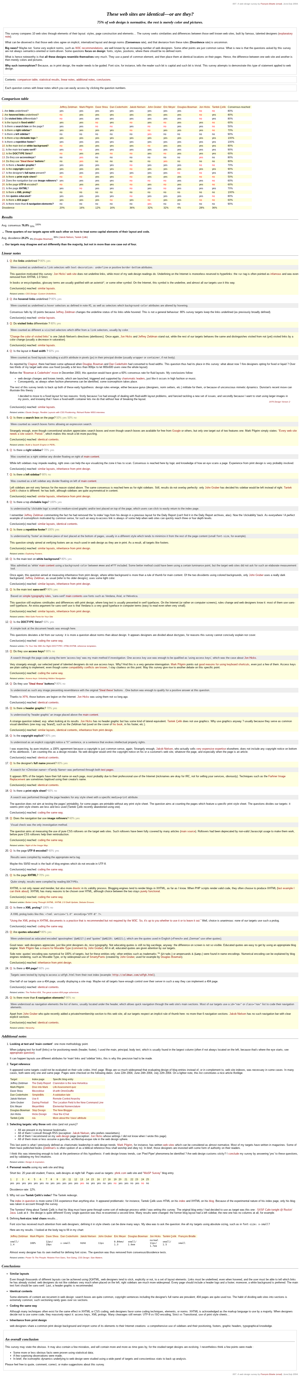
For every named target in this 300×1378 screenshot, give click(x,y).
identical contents (48, 439)
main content (91, 456)
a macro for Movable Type (55, 948)
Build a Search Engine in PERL (40, 445)
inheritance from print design (73, 468)
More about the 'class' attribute (69, 1118)
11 (3, 149)
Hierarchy (30, 1028)
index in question (25, 1200)
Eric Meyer (169, 107)
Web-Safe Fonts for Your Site (39, 617)
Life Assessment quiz (64, 1087)
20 (3, 184)
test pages (107, 769)
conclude (233, 1153)
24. (4, 200)
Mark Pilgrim (86, 107)
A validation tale (61, 1094)
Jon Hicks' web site (65, 273)
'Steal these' (27, 161)
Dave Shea (101, 107)
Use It (35, 1098)
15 (3, 165)
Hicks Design (39, 1114)
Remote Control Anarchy (66, 1098)
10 (3, 145)
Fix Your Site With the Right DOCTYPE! (44, 646)
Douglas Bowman (187, 107)
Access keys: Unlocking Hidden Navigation (46, 678)
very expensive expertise (211, 748)
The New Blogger (62, 1110)
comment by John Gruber (87, 948)
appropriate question (22, 1052)
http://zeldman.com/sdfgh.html (133, 975)
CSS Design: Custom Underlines (41, 294)
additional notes (85, 79)
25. (4, 203)
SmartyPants (97, 956)
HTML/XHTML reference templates (80, 646)
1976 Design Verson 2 (279, 402)
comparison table (27, 79)
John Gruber (154, 107)
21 (3, 188)
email (279, 4)
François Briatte (268, 4)
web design (62, 1136)
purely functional (150, 891)
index (182, 1200)
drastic (77, 888)
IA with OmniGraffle (63, 1091)
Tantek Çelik (219, 107)
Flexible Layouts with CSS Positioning (58, 412)
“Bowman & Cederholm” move (40, 372)
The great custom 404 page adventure (60, 992)
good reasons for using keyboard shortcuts (224, 664)
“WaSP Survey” (152, 1173)
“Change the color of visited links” (29, 336)
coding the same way (50, 640)
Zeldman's (50, 1147)
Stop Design (39, 1110)
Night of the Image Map (37, 845)
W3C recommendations (89, 48)
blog (211, 1200)
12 (3, 153)
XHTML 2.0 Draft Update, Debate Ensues (74, 902)
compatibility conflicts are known (88, 667)
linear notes (68, 79)
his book (118, 724)
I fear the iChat (61, 1114)
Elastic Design (32, 412)
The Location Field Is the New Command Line (78, 1102)
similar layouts (46, 288)
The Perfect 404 (33, 992)
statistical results (49, 79)
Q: (11, 260)
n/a (34, 1118)
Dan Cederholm (119, 107)
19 (3, 180)
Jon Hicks (204, 107)
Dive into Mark (40, 1087)
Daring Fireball (40, 1102)
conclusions (104, 79)
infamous (275, 273)
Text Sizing (72, 1257)
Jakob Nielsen (138, 107)
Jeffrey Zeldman (68, 107)
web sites (168, 1144)
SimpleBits (38, 1094)
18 (3, 176)
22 (3, 192)
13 (3, 157)
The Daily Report (41, 1083)
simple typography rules (37, 596)
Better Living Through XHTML (39, 902)
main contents (74, 596)
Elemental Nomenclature (66, 1106)
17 (3, 172)
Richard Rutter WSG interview (90, 412)
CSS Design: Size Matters (90, 1257)
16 (3, 169)
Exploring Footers (34, 554)
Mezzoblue (38, 1091)
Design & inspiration (35, 1162)
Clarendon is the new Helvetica (70, 1083)
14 (3, 161)
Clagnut (32, 364)
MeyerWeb (38, 1106)
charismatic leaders (133, 378)
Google (176, 430)
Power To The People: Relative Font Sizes (45, 1257)
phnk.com (120, 1173)
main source (188, 831)
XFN (25, 696)
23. (4, 196)
